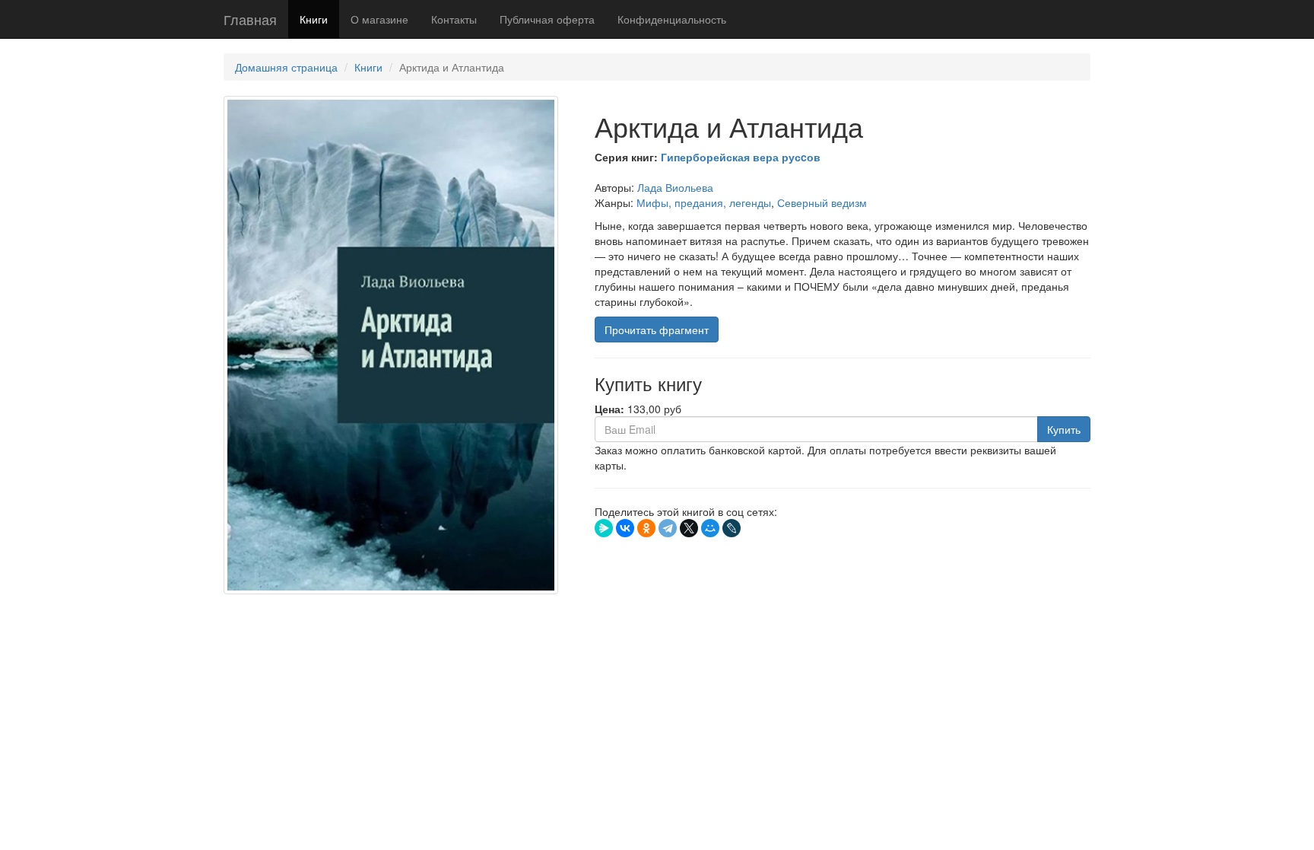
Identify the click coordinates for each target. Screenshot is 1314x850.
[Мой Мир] (710, 528)
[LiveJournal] (731, 528)
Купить (1064, 429)
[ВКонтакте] (625, 528)
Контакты (454, 19)
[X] (689, 528)
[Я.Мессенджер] (604, 528)
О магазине (379, 19)
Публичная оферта (547, 19)
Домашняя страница (286, 67)
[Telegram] (668, 528)
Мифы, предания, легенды (703, 202)
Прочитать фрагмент (657, 329)
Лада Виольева (675, 187)
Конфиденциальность (671, 19)
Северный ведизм (822, 202)
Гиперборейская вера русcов (740, 156)
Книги (314, 19)
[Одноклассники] (646, 528)
